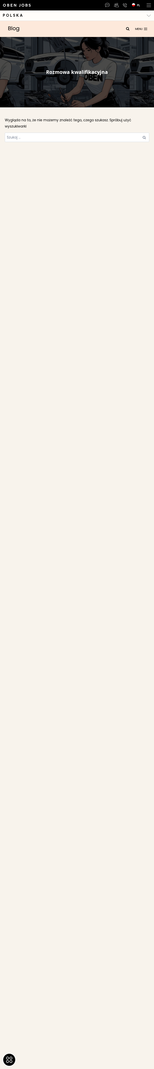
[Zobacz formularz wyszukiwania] (127, 29)
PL (138, 5)
